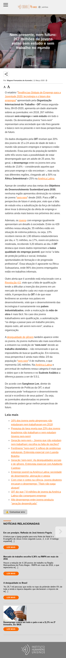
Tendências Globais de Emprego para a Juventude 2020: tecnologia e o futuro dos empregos (33, 96)
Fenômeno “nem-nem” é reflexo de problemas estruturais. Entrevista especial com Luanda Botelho (36, 452)
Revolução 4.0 (13, 282)
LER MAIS (11, 547)
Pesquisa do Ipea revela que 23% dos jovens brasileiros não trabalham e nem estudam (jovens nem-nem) (35, 432)
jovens (22, 220)
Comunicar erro (15, 512)
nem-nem (22, 197)
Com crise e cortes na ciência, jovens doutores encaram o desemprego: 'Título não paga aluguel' (36, 484)
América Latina (46, 178)
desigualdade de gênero (20, 337)
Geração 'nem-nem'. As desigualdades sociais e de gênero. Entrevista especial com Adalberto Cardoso (36, 464)
